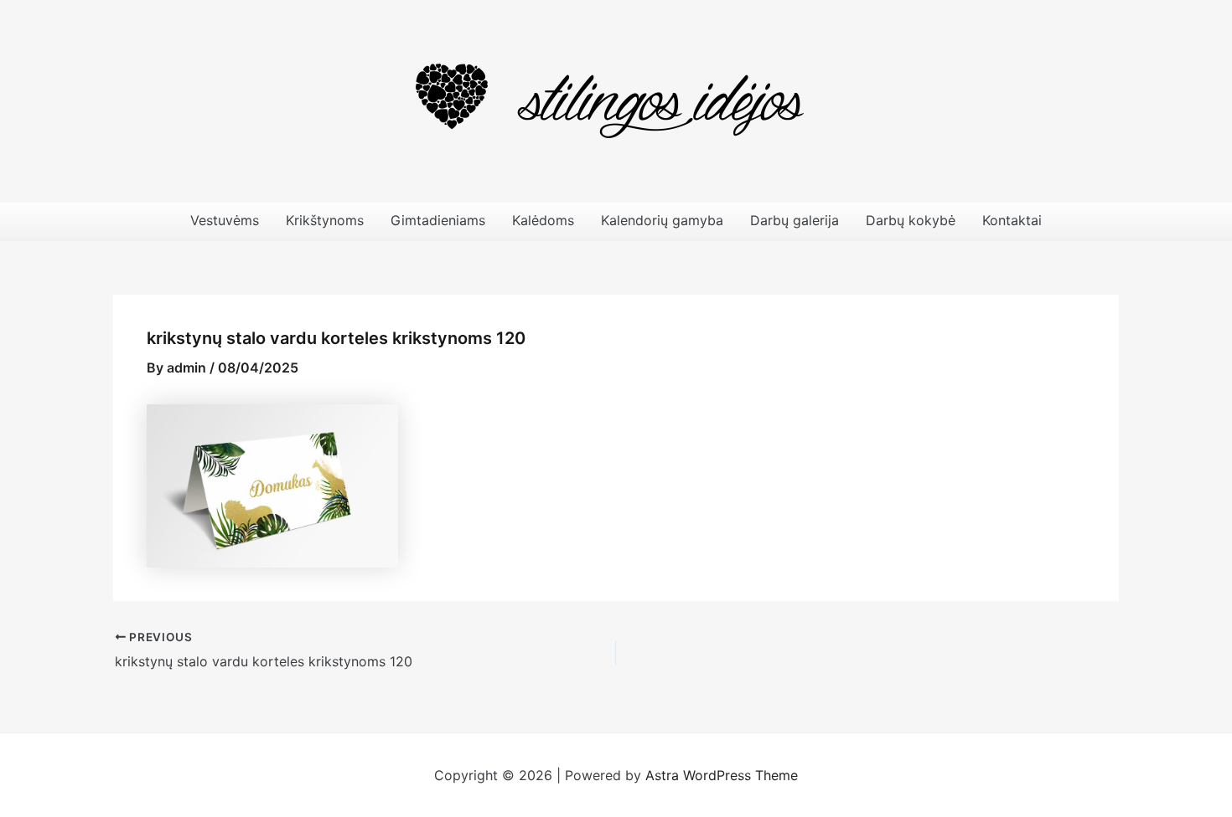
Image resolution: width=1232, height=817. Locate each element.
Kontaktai (1012, 220)
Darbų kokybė (910, 220)
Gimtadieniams (438, 220)
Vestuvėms (224, 220)
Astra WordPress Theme (721, 775)
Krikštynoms (325, 220)
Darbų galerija (794, 220)
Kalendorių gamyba (662, 220)
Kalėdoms (543, 220)
